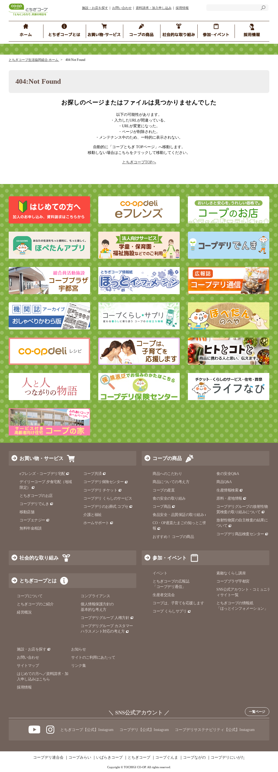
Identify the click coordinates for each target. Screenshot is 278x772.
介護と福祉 (92, 515)
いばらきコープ (109, 757)
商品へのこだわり (167, 474)
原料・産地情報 (229, 498)
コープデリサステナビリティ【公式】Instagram (215, 730)
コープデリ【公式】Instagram (144, 730)
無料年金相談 (31, 528)
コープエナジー (32, 520)
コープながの (194, 757)
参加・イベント (170, 558)
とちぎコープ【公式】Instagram (86, 730)
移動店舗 (27, 512)
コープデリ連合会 (48, 757)
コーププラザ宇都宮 (232, 581)
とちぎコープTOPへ (139, 162)
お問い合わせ (122, 8)
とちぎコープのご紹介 (35, 604)
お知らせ (78, 649)
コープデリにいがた (228, 757)
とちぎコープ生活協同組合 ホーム (34, 60)
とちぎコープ (139, 757)
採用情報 (182, 8)
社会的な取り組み (39, 558)
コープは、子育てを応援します (178, 603)
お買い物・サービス (42, 458)
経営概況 (24, 612)
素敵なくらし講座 (231, 573)
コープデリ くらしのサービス (107, 498)
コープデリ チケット (100, 490)
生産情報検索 (227, 490)
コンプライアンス (95, 596)
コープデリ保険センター (103, 482)
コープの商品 (167, 458)
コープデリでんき (34, 504)
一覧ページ (257, 712)
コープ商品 (162, 507)
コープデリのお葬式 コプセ (105, 507)
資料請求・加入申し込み (154, 8)
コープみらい (79, 757)
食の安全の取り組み (169, 498)
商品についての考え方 (171, 482)
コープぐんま (166, 757)
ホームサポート (96, 523)
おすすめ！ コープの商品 (173, 537)
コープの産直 (164, 490)
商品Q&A (224, 482)
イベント (160, 573)
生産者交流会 (164, 595)
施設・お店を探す (95, 8)
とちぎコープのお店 (36, 496)
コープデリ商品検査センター (240, 534)
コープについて (30, 596)
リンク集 (78, 666)
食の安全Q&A (227, 474)
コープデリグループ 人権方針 (105, 618)
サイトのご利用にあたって (93, 657)
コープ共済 (92, 474)
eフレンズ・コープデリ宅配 (42, 474)
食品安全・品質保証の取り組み (178, 515)
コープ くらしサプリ (170, 611)
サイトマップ (28, 666)
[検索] (263, 8)
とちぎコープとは (38, 580)
